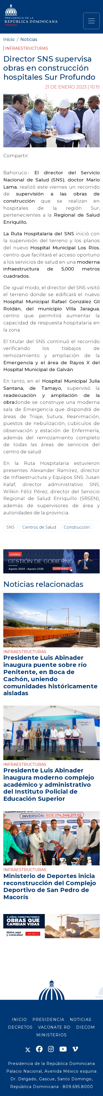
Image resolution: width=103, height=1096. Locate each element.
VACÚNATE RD (54, 1027)
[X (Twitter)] (27, 1049)
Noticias (28, 39)
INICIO (19, 1019)
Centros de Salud (39, 527)
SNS (10, 527)
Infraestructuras (26, 48)
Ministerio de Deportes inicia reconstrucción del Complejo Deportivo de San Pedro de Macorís (49, 886)
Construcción (77, 527)
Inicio (9, 39)
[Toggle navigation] (91, 21)
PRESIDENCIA (48, 1019)
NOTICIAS (80, 1019)
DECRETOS (20, 1027)
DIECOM (85, 1027)
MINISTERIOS (51, 1034)
